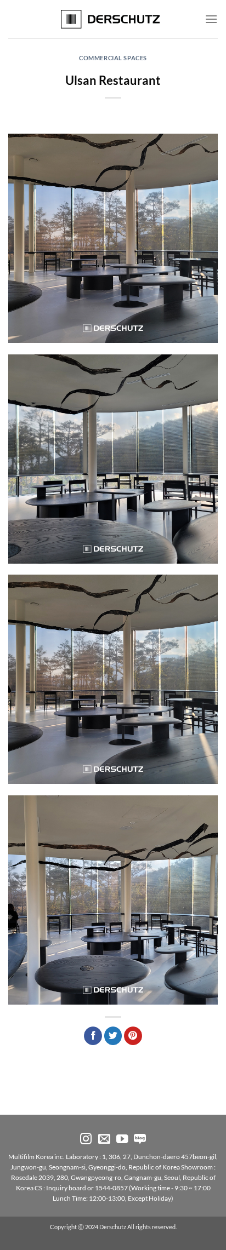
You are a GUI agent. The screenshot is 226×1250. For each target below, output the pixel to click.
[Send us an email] (104, 1139)
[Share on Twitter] (113, 1036)
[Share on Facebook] (93, 1036)
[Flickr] (140, 1139)
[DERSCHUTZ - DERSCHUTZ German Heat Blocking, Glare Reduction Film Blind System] (113, 19)
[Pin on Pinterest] (133, 1036)
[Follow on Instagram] (86, 1139)
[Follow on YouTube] (122, 1139)
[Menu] (211, 18)
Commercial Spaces (113, 57)
